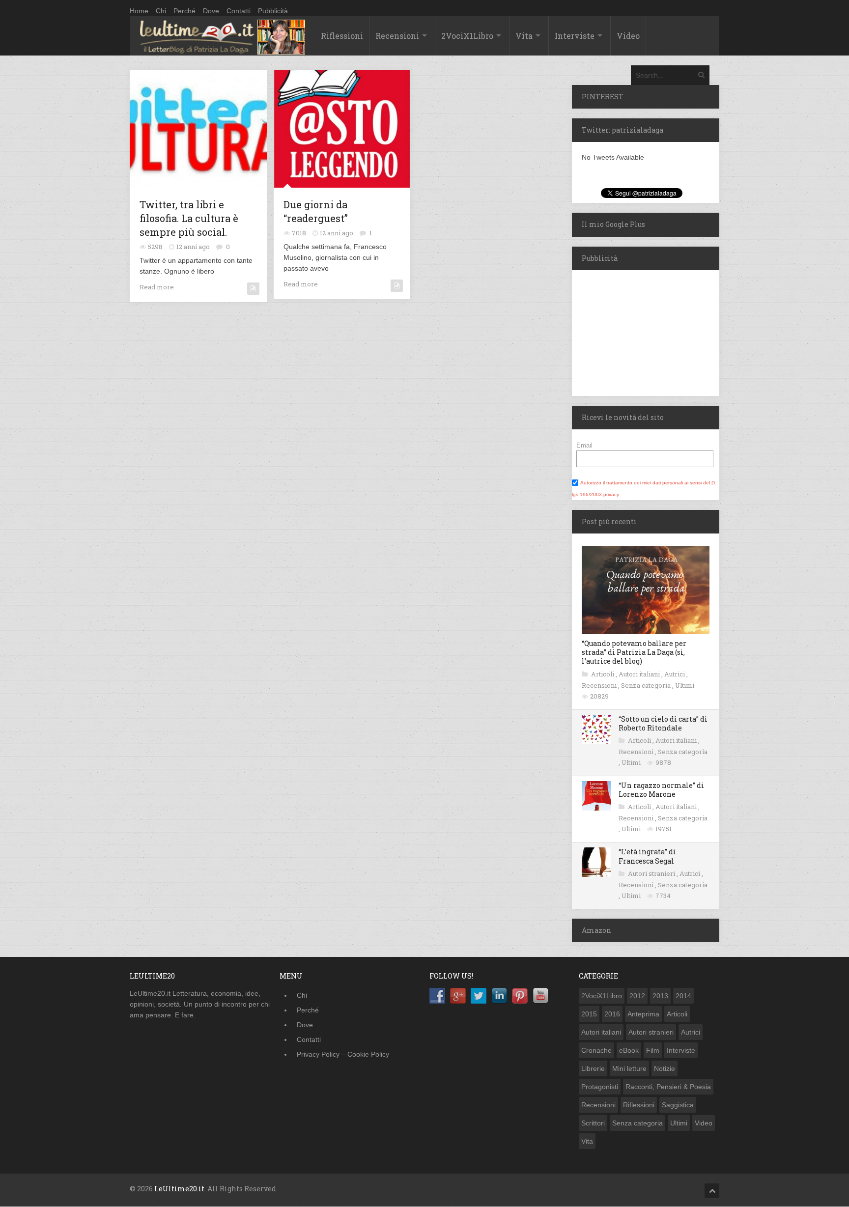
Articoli (603, 674)
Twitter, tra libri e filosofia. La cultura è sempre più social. (189, 218)
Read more (157, 286)
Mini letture (629, 1068)
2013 (660, 996)
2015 (589, 1014)
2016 (612, 1014)
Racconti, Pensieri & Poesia (668, 1087)
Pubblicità (273, 11)
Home (139, 11)
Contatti (238, 11)
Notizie (664, 1068)
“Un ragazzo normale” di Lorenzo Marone (661, 790)
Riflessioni (342, 35)
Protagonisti (599, 1087)
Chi (161, 11)
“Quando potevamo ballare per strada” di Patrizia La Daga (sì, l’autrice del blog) (634, 652)
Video (628, 35)
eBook (629, 1050)
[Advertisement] (633, 331)
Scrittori (593, 1123)
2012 (637, 996)
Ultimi (684, 685)
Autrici (675, 674)
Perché (184, 11)
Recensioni (397, 35)
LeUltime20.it (179, 1188)
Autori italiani (640, 674)
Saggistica (678, 1105)
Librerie (593, 1068)
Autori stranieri (652, 873)
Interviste (574, 35)
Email (584, 445)
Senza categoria (646, 685)
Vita (524, 35)
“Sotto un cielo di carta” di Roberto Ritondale (663, 723)
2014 (683, 996)
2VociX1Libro (467, 35)
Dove (211, 11)
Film (652, 1050)
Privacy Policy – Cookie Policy (343, 1054)
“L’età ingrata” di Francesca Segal (647, 856)
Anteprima (643, 1014)
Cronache (596, 1050)
